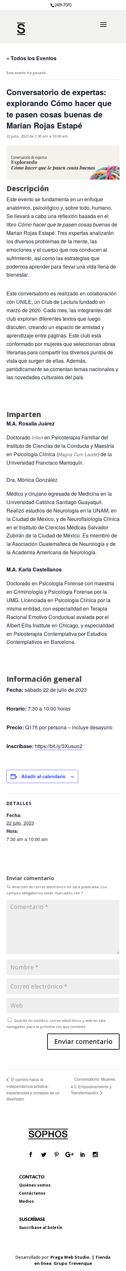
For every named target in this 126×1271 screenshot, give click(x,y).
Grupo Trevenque (73, 1263)
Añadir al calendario (43, 776)
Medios (26, 1201)
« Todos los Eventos (31, 58)
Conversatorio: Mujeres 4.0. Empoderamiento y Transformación (93, 1085)
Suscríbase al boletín (40, 1227)
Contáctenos (32, 1193)
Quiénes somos (35, 1185)
